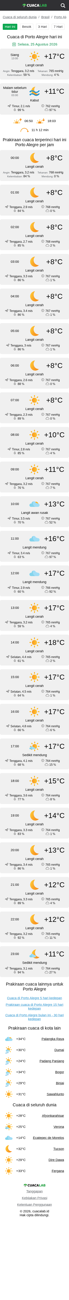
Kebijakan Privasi (34, 1198)
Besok (26, 27)
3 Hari (42, 27)
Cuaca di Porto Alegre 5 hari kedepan (34, 998)
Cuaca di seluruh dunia (20, 17)
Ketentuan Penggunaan (34, 1204)
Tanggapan (34, 1191)
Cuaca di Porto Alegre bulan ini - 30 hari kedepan (34, 1017)
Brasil (45, 17)
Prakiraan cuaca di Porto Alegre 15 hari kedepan (34, 1006)
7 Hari (58, 27)
